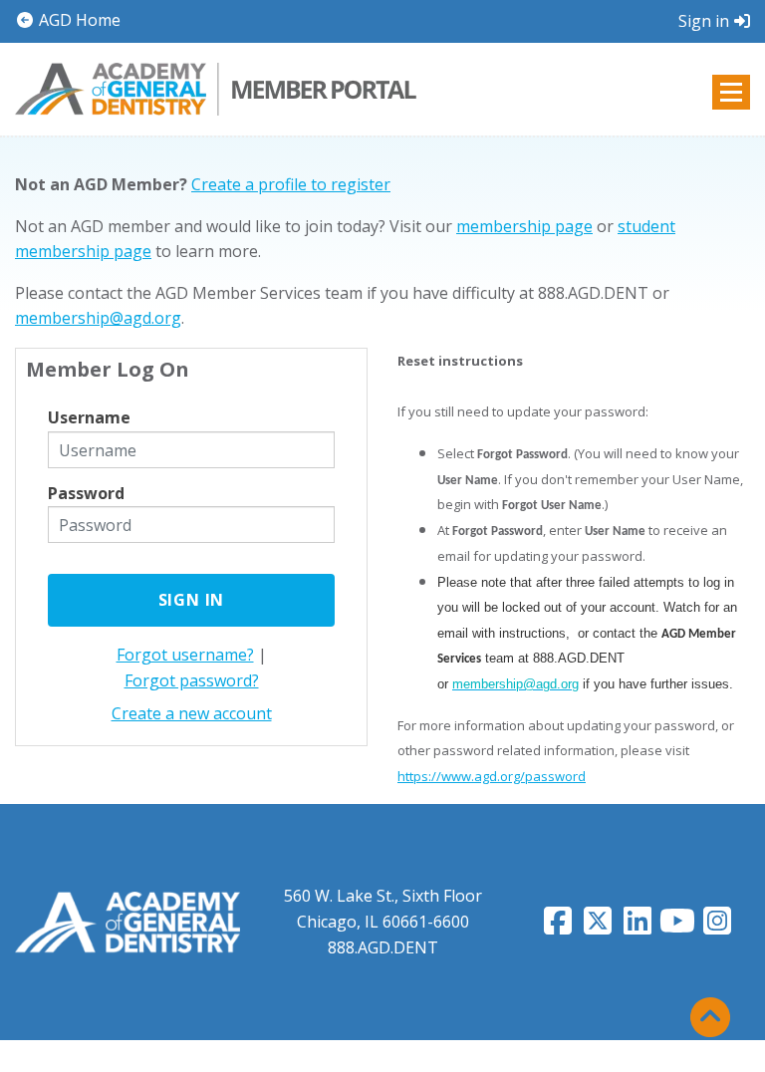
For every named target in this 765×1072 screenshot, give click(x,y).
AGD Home (78, 20)
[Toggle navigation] (731, 92)
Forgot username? (185, 655)
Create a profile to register (290, 184)
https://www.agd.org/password (491, 776)
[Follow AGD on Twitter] (598, 927)
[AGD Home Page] (127, 921)
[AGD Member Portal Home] (215, 87)
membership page (524, 226)
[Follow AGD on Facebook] (558, 927)
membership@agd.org (98, 318)
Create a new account (192, 713)
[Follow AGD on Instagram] (717, 927)
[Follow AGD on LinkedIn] (637, 927)
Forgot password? (192, 680)
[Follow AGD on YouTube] (677, 927)
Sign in (703, 21)
